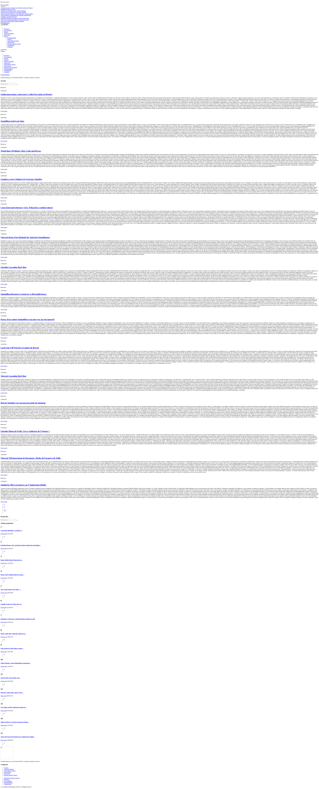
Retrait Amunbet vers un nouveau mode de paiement (23, 403)
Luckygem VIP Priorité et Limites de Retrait (12, 21)
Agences (9, 39)
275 (5, 510)
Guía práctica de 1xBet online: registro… (12, 648)
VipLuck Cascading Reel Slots (13, 376)
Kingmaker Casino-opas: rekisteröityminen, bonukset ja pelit (18, 619)
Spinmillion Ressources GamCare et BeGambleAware (15, 18)
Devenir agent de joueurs (13, 44)
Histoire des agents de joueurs (12, 778)
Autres (5, 36)
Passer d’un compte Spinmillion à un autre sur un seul (15, 20)
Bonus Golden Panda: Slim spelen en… (12, 560)
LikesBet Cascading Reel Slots (9, 17)
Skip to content (5, 5)
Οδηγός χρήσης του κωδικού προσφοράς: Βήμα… (15, 722)
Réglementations (11, 38)
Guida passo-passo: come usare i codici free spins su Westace (17, 8)
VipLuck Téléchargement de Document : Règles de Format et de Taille (31, 458)
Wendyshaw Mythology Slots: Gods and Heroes (13, 11)
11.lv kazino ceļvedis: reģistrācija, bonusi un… (14, 707)
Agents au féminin (9, 33)
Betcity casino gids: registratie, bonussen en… (13, 633)
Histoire (6, 32)
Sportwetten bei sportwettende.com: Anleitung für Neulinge (17, 737)
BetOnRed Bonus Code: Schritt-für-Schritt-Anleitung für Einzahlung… (21, 545)
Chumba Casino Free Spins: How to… (11, 604)
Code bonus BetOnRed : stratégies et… (12, 530)
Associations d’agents (13, 41)
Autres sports (10, 42)
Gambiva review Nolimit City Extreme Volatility (13, 12)
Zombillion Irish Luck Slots (8, 9)
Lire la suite (4, 111)
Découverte (7, 35)
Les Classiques (8, 30)
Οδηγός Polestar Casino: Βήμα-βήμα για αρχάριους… (16, 663)
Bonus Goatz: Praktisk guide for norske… (12, 574)
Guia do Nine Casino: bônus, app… (11, 678)
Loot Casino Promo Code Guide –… (11, 589)
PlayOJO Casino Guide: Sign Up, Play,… (12, 692)
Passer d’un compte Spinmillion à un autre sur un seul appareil (27, 319)
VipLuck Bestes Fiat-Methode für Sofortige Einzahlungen (16, 15)
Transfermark (10, 45)
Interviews (6, 29)
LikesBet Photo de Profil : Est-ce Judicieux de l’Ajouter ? (25, 431)
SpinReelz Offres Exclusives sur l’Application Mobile (23, 485)
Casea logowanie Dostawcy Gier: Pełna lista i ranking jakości (17, 14)
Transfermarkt (7, 70)
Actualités (10, 47)
